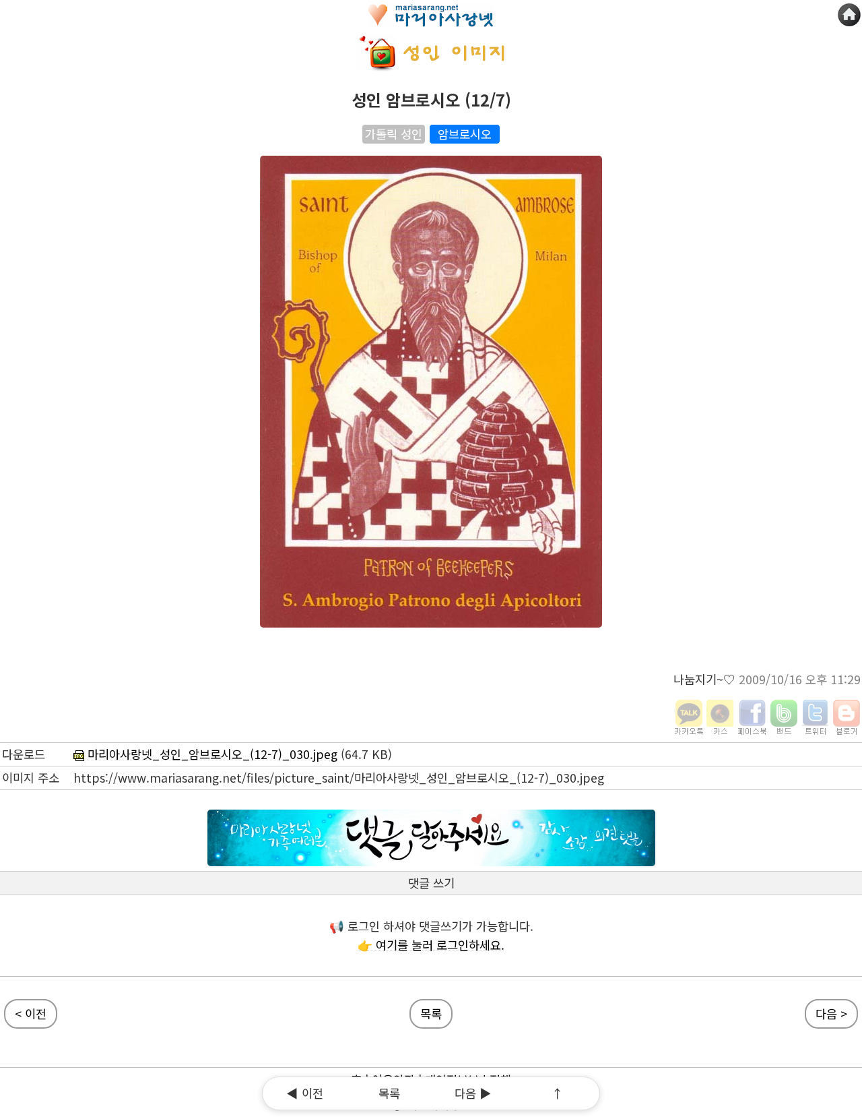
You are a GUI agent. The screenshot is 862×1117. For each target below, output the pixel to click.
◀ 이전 (304, 1093)
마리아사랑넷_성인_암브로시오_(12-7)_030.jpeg (210, 754)
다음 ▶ (473, 1093)
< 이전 (30, 1013)
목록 (389, 1093)
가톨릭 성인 (393, 133)
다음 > (831, 1013)
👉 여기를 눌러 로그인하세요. (431, 944)
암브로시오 (465, 133)
